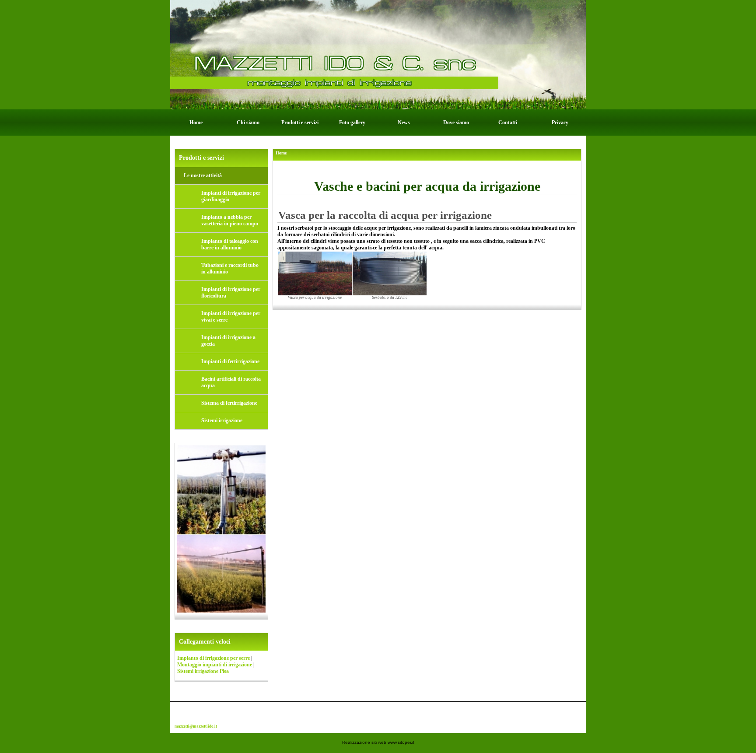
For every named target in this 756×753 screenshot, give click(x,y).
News (404, 122)
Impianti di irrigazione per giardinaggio (230, 196)
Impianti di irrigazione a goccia (228, 340)
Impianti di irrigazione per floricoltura (230, 292)
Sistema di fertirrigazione (229, 403)
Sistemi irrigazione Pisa (203, 671)
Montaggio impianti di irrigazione (214, 665)
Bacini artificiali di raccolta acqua (231, 382)
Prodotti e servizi (299, 122)
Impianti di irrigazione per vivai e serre (230, 316)
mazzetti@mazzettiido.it (196, 726)
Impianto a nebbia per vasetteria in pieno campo (229, 220)
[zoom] (315, 273)
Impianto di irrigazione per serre (213, 658)
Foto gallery (352, 122)
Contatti (507, 122)
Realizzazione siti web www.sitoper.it (378, 742)
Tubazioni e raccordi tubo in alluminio (230, 268)
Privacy (560, 122)
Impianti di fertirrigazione (230, 361)
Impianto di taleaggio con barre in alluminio (229, 244)
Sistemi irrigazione (221, 420)
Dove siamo (456, 122)
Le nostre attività (203, 175)
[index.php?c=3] (378, 54)
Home (196, 122)
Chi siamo (248, 122)
